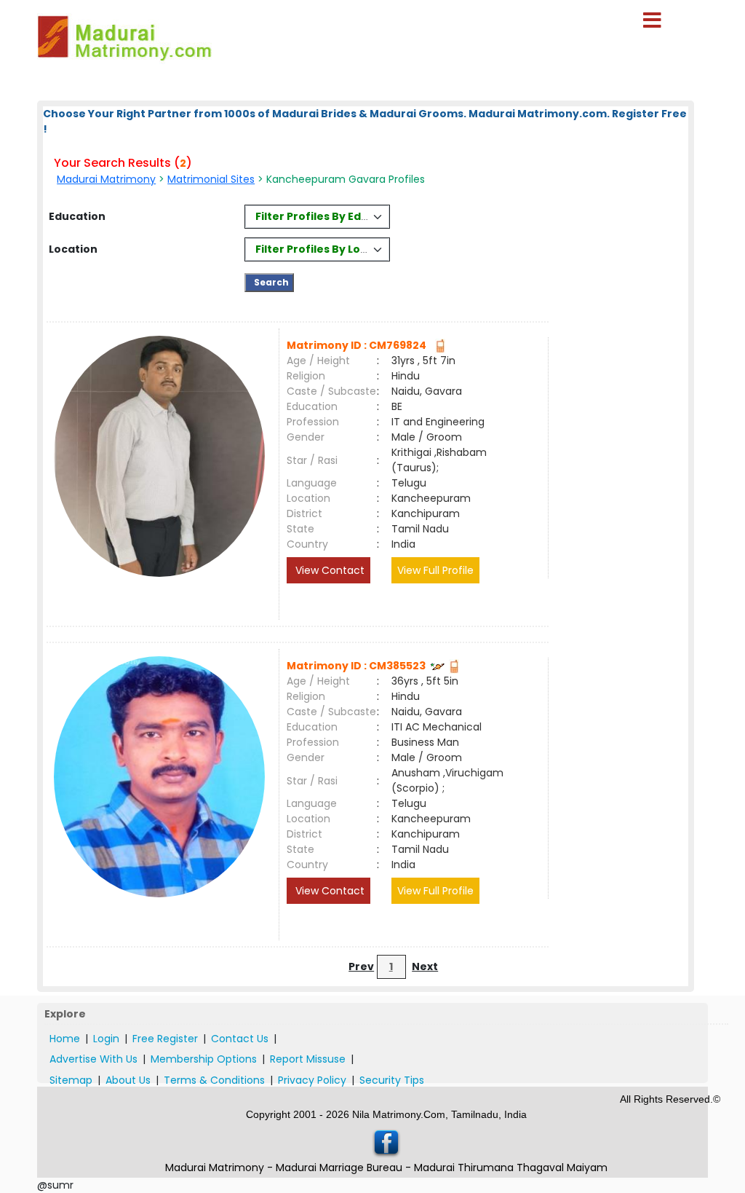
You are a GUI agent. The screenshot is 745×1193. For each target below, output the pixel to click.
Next (425, 966)
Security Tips (391, 1080)
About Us (128, 1080)
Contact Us (239, 1038)
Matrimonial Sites (211, 179)
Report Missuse (308, 1059)
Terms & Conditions (214, 1080)
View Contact (328, 570)
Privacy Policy (312, 1080)
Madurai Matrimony (106, 179)
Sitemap (70, 1080)
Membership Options (204, 1059)
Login (106, 1038)
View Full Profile (435, 570)
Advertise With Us (93, 1059)
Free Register (165, 1038)
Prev (361, 966)
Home (64, 1038)
